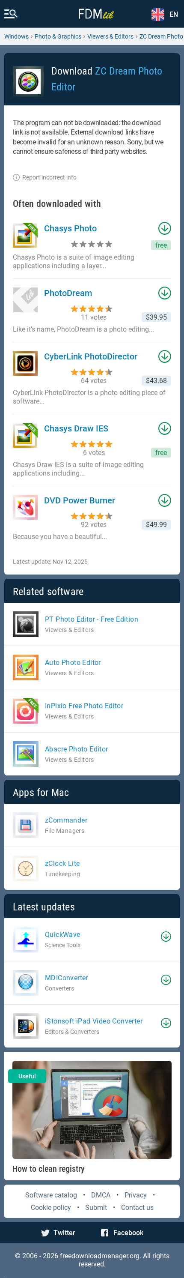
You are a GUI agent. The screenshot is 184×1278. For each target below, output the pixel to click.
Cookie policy (51, 1207)
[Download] (166, 936)
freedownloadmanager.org (99, 1256)
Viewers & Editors (110, 36)
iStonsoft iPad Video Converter (93, 1021)
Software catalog (51, 1195)
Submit (96, 1207)
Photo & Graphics (58, 36)
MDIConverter (66, 978)
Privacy (136, 1195)
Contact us (137, 1207)
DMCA (100, 1195)
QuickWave (62, 935)
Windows (16, 36)
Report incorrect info (49, 177)
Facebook (128, 1233)
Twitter (64, 1233)
